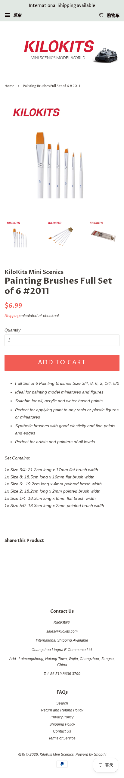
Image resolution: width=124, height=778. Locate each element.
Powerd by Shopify (91, 754)
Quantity (12, 330)
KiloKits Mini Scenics (57, 754)
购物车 (112, 15)
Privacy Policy (62, 717)
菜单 (16, 15)
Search (62, 703)
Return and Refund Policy (62, 710)
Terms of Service (62, 738)
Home (9, 86)
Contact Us (62, 731)
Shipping (12, 315)
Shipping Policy (62, 724)
